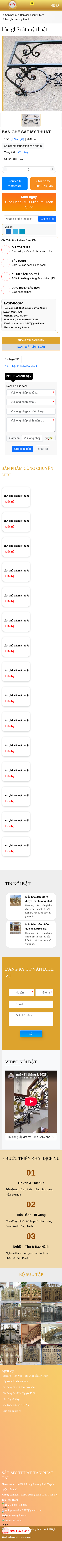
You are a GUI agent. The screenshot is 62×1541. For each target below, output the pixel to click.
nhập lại (43, 448)
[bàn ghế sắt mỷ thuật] (16, 490)
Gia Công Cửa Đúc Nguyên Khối (19, 1393)
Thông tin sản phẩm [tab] (31, 340)
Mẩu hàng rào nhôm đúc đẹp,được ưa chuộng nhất (37, 928)
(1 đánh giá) (17, 139)
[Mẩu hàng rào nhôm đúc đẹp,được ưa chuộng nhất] (15, 932)
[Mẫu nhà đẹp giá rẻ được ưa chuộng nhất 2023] (15, 905)
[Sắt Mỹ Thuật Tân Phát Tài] (12, 8)
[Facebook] (8, 231)
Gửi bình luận (22, 448)
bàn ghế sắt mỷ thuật (16, 495)
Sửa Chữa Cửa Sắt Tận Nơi (16, 1405)
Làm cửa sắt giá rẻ (12, 1411)
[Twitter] (15, 231)
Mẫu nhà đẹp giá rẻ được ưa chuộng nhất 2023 (38, 901)
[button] (49, 438)
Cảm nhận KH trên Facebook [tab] (21, 366)
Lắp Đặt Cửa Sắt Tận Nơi (15, 1381)
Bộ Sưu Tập (31, 1274)
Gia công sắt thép (11, 1399)
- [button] (4, 169)
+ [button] (52, 169)
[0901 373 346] (5, 1530)
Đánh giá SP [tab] (12, 359)
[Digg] (22, 231)
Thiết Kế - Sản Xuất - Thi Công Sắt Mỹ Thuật (25, 1375)
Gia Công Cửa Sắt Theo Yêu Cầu (19, 1387)
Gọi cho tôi (47, 218)
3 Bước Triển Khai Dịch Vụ (31, 1158)
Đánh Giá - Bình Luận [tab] (31, 346)
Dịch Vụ (8, 1371)
